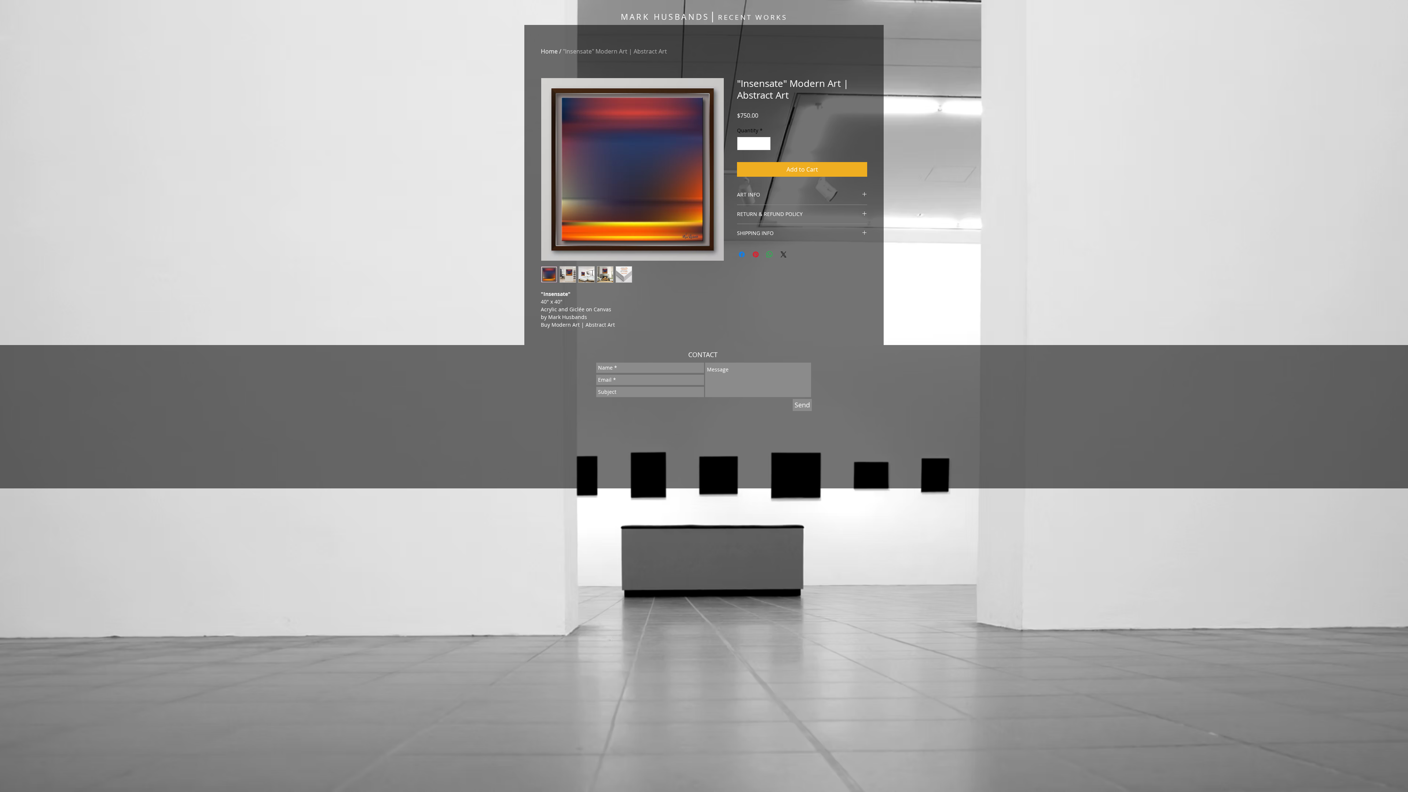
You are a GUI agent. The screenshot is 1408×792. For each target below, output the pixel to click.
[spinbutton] (753, 143)
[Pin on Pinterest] (755, 254)
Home (549, 51)
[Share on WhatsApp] (769, 254)
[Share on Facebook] (741, 254)
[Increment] (765, 143)
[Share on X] (783, 254)
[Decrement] (742, 143)
